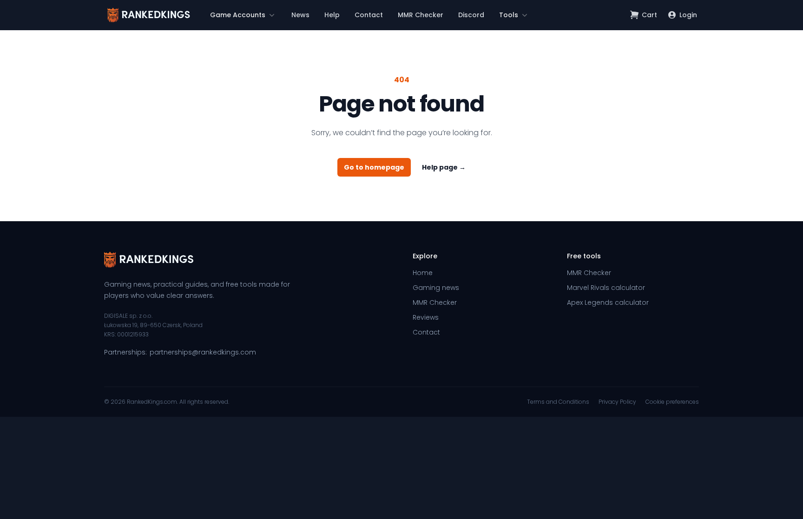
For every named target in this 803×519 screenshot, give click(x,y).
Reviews (426, 317)
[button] (243, 15)
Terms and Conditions (558, 402)
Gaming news (436, 287)
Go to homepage (374, 167)
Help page (444, 167)
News (300, 15)
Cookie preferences (672, 402)
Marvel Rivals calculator (606, 287)
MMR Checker (420, 15)
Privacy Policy (617, 402)
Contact (369, 15)
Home (423, 272)
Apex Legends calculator (608, 302)
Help (332, 15)
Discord (471, 15)
